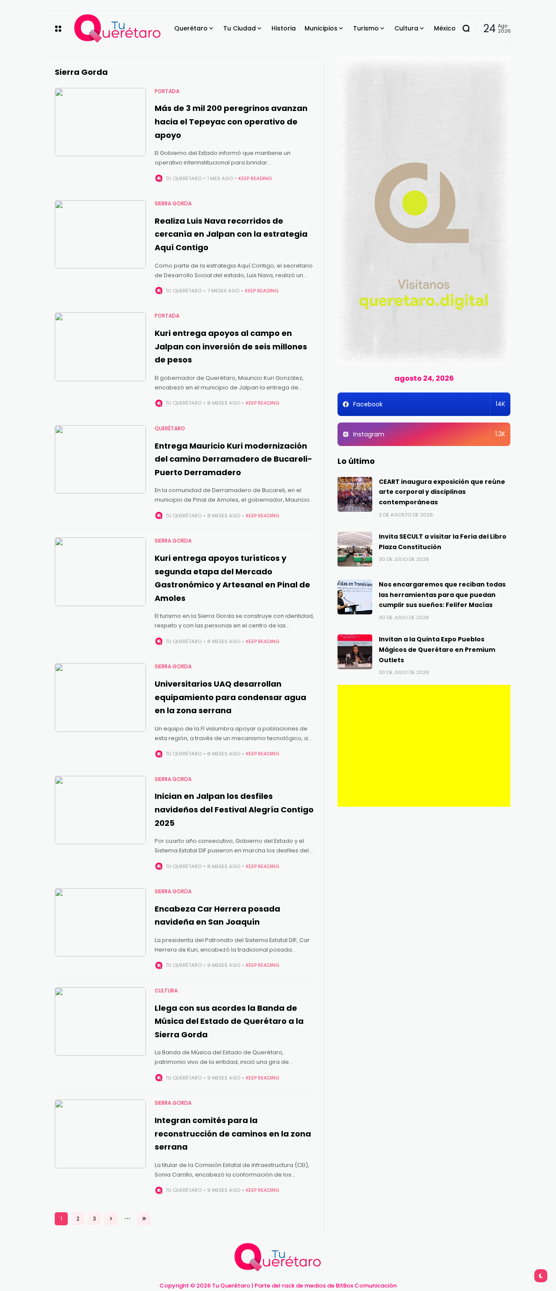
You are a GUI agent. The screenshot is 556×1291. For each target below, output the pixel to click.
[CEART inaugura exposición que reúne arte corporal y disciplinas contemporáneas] (355, 494)
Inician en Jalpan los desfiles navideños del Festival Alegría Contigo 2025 (234, 809)
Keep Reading (255, 178)
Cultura (166, 990)
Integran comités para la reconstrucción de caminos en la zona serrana (233, 1133)
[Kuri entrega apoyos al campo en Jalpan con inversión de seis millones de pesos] (100, 346)
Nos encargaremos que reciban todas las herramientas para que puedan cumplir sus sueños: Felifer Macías (442, 595)
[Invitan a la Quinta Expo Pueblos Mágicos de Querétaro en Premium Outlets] (355, 651)
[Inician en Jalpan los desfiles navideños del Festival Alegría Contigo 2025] (100, 810)
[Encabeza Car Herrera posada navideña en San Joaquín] (100, 922)
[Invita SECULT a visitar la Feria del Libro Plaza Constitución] (355, 549)
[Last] (143, 1218)
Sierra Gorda (173, 203)
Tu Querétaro (183, 178)
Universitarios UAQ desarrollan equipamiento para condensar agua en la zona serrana (230, 697)
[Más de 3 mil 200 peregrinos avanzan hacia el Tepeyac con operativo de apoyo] (100, 122)
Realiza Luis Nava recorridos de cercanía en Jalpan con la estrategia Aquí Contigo (231, 234)
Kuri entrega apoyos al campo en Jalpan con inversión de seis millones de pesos (231, 346)
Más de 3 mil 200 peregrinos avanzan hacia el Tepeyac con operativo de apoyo (231, 121)
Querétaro (170, 428)
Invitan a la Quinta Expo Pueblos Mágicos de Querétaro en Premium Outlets (437, 649)
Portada (167, 91)
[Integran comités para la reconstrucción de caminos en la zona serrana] (100, 1134)
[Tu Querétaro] (117, 28)
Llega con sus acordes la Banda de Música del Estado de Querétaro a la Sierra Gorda (229, 1021)
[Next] (110, 1218)
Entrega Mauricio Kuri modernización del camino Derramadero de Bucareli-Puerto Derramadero (233, 459)
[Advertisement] (424, 746)
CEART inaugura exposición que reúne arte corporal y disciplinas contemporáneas (442, 492)
